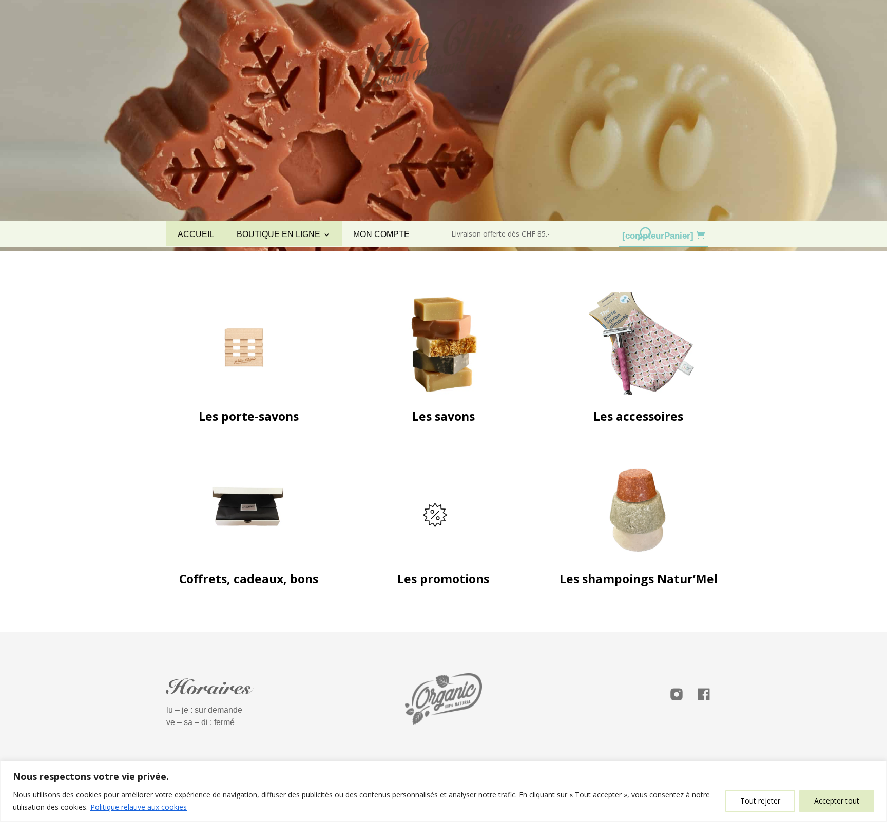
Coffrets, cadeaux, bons (248, 579)
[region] (443, 791)
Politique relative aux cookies (138, 807)
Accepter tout (836, 801)
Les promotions (443, 579)
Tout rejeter (760, 801)
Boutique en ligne (278, 235)
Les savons (443, 416)
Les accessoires (638, 416)
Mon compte (381, 235)
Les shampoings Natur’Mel (639, 579)
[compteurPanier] (659, 236)
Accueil (196, 235)
